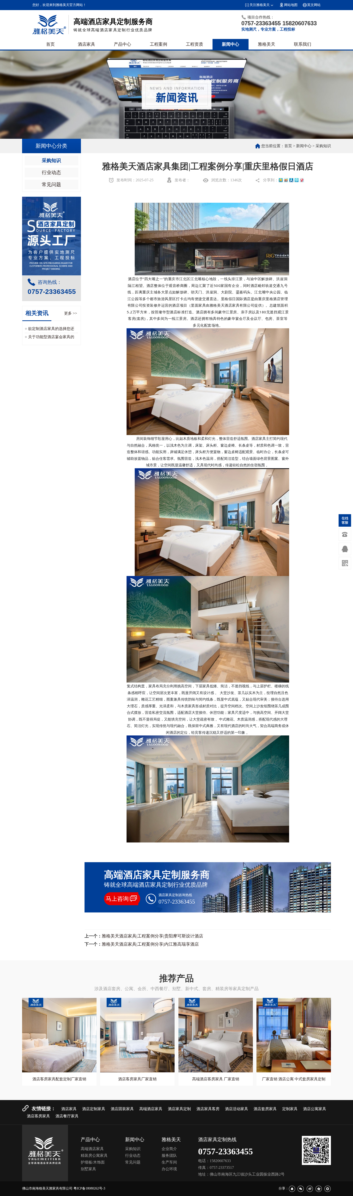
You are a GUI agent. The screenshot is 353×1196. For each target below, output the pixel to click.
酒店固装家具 (122, 1109)
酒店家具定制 (179, 1109)
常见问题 (51, 184)
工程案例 (158, 44)
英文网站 (314, 5)
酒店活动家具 (236, 1109)
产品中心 (122, 44)
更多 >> (70, 313)
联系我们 (302, 44)
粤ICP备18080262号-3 (89, 1188)
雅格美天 (266, 44)
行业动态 (51, 172)
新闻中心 (230, 44)
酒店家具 (86, 44)
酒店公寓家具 (314, 1109)
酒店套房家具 (265, 1109)
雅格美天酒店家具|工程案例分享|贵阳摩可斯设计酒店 (152, 936)
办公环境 (169, 1169)
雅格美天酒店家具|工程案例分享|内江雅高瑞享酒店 (150, 944)
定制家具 (290, 1109)
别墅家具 (88, 1169)
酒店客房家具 (38, 1116)
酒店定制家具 (93, 1109)
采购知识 (51, 160)
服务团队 (169, 1155)
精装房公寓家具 (94, 1155)
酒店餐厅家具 (67, 1116)
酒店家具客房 (207, 1109)
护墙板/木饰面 (93, 1162)
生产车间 (169, 1162)
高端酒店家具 (150, 1109)
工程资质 (194, 44)
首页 (50, 44)
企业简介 (169, 1149)
